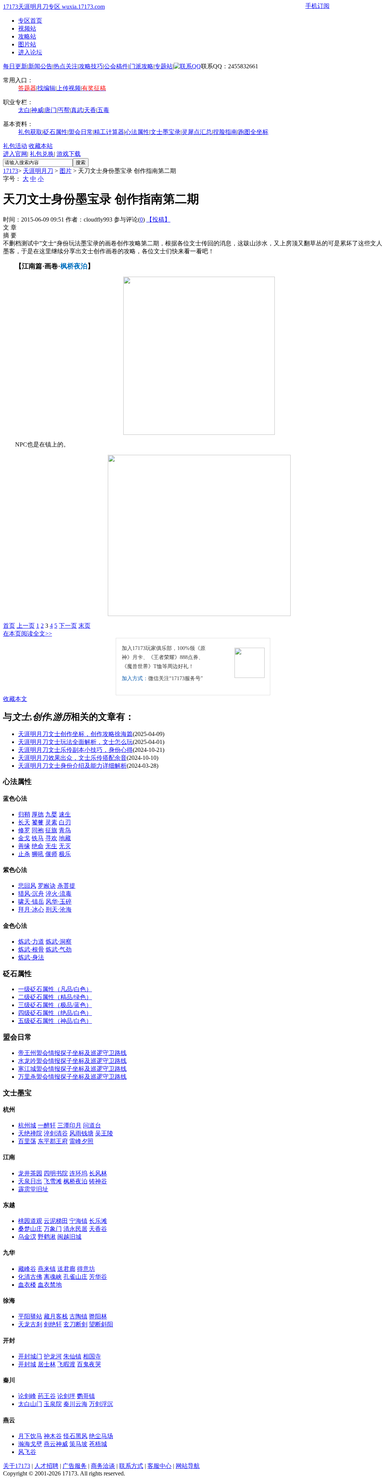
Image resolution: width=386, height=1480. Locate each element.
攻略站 (27, 36)
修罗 (24, 830)
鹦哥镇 (86, 1396)
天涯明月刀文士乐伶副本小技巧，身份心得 (75, 750)
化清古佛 (30, 1277)
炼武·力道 (31, 941)
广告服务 (75, 1466)
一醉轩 (47, 1125)
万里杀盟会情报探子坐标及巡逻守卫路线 (72, 1076)
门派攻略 (141, 66)
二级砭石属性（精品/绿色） (55, 997)
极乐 (65, 854)
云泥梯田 (56, 1221)
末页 (84, 625)
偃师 (51, 854)
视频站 (27, 28)
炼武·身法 (31, 957)
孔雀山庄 (75, 1277)
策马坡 (78, 1444)
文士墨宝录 (165, 132)
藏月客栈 (56, 1316)
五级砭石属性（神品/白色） (55, 1021)
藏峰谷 (27, 1269)
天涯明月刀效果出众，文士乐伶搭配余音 (72, 758)
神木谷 (53, 1436)
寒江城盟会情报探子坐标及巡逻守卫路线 (72, 1069)
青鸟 (65, 830)
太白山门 (30, 1404)
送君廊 (66, 1269)
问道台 (92, 1125)
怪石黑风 (75, 1436)
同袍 (38, 830)
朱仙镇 (72, 1356)
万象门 (53, 1229)
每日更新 (15, 66)
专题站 (164, 66)
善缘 (24, 846)
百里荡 (27, 1141)
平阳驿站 (30, 1316)
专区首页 (30, 20)
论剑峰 (27, 1396)
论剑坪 (66, 1396)
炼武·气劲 (59, 949)
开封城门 (30, 1356)
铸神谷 (98, 1181)
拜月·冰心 (31, 909)
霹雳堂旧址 (33, 1189)
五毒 (103, 110)
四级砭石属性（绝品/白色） (55, 1013)
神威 (37, 110)
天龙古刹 (30, 1324)
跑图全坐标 (253, 132)
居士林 (47, 1364)
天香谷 (98, 1229)
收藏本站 (41, 146)
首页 (9, 625)
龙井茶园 (30, 1173)
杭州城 (27, 1125)
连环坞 (78, 1173)
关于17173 (16, 1466)
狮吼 (38, 854)
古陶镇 (78, 1316)
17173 (10, 171)
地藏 (65, 838)
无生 (51, 846)
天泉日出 (30, 1181)
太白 (24, 110)
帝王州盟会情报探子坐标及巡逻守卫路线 (72, 1053)
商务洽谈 (103, 1466)
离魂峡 (53, 1277)
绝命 (38, 846)
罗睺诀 (47, 885)
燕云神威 (56, 1444)
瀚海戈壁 (30, 1444)
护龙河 (53, 1356)
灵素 (51, 822)
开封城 (27, 1364)
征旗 (51, 830)
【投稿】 (158, 219)
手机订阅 (317, 6)
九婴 (51, 814)
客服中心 (159, 1466)
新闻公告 (40, 66)
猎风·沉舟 (31, 893)
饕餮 (38, 822)
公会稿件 (116, 66)
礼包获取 (30, 132)
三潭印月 (69, 1125)
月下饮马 (30, 1436)
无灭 (65, 846)
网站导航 (188, 1466)
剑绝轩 (53, 1324)
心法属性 (137, 132)
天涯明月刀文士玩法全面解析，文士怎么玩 (75, 742)
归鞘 (24, 814)
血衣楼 (27, 1284)
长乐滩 (98, 1221)
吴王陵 (104, 1133)
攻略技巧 (91, 66)
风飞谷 (27, 1452)
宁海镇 (78, 1221)
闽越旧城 (69, 1237)
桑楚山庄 (30, 1229)
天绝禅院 (30, 1133)
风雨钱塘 (81, 1133)
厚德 (38, 814)
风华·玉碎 (59, 901)
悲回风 (27, 885)
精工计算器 (109, 132)
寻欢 (51, 838)
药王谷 (47, 1396)
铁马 (38, 838)
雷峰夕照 (81, 1141)
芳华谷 (98, 1277)
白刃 (65, 822)
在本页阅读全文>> (27, 633)
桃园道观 (30, 1221)
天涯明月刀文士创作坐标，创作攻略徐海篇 (75, 734)
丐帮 (64, 110)
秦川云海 (75, 1404)
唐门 (50, 110)
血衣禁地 (50, 1284)
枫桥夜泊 (75, 1181)
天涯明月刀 (38, 171)
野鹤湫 (47, 1237)
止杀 (24, 854)
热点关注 (66, 66)
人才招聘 (46, 1466)
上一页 (26, 625)
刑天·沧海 (59, 909)
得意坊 (86, 1269)
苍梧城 (98, 1444)
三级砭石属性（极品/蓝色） (55, 1005)
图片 (66, 171)
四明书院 (56, 1173)
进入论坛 (30, 52)
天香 (90, 110)
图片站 (27, 44)
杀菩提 (66, 885)
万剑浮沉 (101, 1404)
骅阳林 (98, 1316)
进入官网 (15, 154)
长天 (24, 822)
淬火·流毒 (59, 893)
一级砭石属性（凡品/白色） (55, 989)
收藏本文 (15, 699)
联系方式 (131, 1466)
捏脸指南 (225, 132)
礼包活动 (15, 146)
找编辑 (46, 88)
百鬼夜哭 (89, 1364)
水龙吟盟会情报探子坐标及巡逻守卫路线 (72, 1061)
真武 (77, 110)
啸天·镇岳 (31, 901)
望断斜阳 (101, 1324)
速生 (65, 814)
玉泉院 (53, 1404)
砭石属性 (55, 132)
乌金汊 (27, 1237)
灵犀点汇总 (197, 132)
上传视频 (69, 88)
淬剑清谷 (56, 1133)
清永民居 (75, 1229)
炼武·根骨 (31, 949)
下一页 (68, 625)
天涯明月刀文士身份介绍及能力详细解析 (72, 765)
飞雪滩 (53, 1181)
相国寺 (92, 1356)
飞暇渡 (66, 1364)
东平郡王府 (53, 1141)
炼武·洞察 (59, 941)
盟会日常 (81, 132)
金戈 (24, 838)
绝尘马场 (101, 1436)
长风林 (98, 1173)
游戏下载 (69, 154)
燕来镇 (47, 1269)
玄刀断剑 (75, 1324)
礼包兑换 (42, 154)
